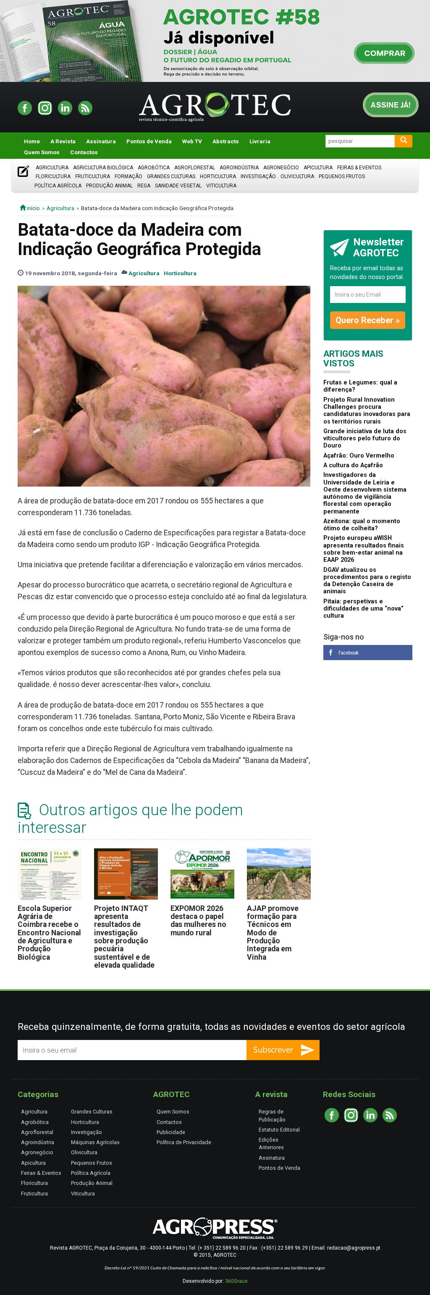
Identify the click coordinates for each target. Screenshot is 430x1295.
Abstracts (225, 141)
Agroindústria (239, 168)
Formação (128, 176)
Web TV (192, 141)
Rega (143, 186)
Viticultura (221, 186)
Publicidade (171, 1132)
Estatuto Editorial (279, 1130)
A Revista (63, 141)
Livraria (259, 141)
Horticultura (218, 176)
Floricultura (53, 176)
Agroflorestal (194, 168)
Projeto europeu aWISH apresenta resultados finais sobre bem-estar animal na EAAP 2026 (363, 548)
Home (32, 141)
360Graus (236, 1281)
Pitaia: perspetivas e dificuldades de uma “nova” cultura (363, 609)
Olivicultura (297, 176)
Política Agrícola (57, 186)
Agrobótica (154, 168)
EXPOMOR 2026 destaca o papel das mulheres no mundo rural (198, 920)
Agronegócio (281, 168)
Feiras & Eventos (359, 168)
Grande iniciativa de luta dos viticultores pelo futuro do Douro (364, 439)
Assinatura (101, 141)
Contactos (84, 152)
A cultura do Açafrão (353, 465)
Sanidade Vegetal (178, 186)
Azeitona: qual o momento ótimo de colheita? (361, 525)
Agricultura (52, 168)
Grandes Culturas (171, 176)
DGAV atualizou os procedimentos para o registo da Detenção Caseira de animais (367, 580)
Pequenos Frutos (342, 176)
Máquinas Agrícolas (95, 1142)
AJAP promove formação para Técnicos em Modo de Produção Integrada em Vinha (273, 932)
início (33, 208)
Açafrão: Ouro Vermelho (358, 455)
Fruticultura (92, 176)
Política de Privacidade (184, 1142)
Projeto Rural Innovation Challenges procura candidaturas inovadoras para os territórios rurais (366, 410)
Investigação (258, 176)
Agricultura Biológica (103, 168)
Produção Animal (109, 186)
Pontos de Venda (149, 141)
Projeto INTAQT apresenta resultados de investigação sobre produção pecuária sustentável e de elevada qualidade (124, 936)
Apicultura (318, 168)
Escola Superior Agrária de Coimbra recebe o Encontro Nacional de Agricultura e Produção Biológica (49, 932)
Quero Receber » (368, 320)
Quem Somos (42, 152)
